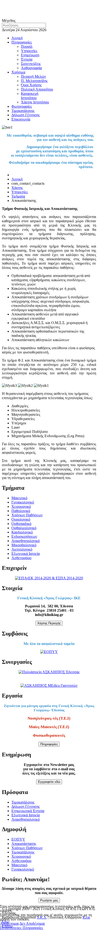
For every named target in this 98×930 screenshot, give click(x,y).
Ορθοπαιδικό (21, 524)
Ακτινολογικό (21, 549)
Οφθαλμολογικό (23, 528)
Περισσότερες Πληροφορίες (21, 928)
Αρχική (17, 38)
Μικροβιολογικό (23, 545)
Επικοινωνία (20, 119)
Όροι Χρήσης (31, 85)
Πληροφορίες (21, 42)
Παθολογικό (20, 511)
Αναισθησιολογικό (25, 541)
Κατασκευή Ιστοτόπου (29, 96)
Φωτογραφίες (21, 106)
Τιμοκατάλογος (22, 111)
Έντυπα (26, 59)
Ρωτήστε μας (49, 900)
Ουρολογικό (20, 519)
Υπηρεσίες (29, 51)
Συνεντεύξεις (31, 64)
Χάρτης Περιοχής (49, 623)
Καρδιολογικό (22, 532)
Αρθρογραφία (31, 68)
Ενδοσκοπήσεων (24, 536)
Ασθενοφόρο (21, 558)
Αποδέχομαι (9, 923)
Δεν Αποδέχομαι (32, 923)
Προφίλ (27, 46)
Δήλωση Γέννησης (25, 115)
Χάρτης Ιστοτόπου (35, 102)
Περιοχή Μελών (33, 76)
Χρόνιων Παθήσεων (27, 515)
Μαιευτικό (19, 498)
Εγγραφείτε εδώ (49, 782)
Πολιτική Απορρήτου (37, 89)
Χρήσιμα (18, 72)
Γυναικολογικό (22, 502)
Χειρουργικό (21, 506)
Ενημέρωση (30, 55)
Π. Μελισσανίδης (34, 81)
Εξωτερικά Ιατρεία (25, 554)
